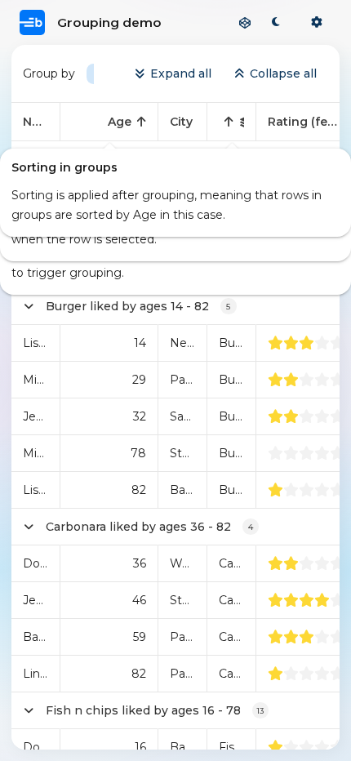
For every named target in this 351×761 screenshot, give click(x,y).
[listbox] (90, 73)
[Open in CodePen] (244, 22)
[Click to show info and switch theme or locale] (316, 22)
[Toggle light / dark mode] (275, 22)
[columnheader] (35, 122)
